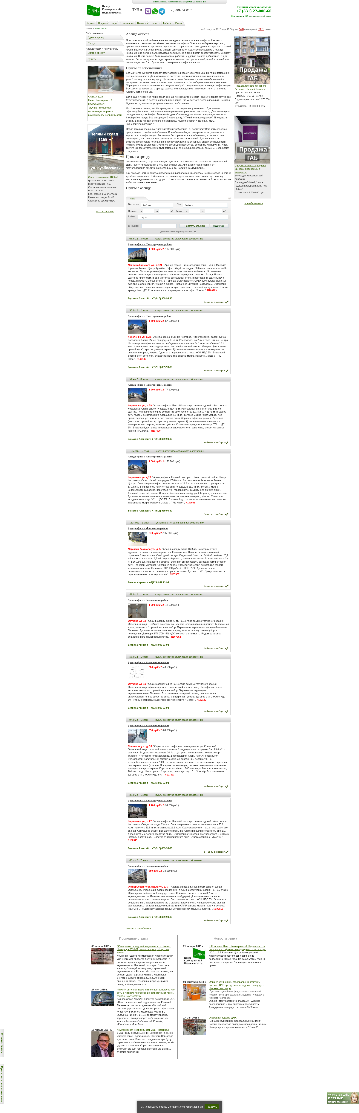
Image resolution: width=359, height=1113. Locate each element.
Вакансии (142, 23)
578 (241, 29)
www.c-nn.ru (239, 16)
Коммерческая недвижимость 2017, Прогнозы (143, 1029)
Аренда (91, 23)
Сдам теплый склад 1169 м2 (103, 177)
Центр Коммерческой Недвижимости (112, 9)
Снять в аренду (96, 52)
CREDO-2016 (95, 96)
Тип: (179, 204)
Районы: (132, 216)
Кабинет (167, 23)
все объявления (105, 211)
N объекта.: (133, 226)
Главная (89, 28)
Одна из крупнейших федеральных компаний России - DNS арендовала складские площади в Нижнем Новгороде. (236, 985)
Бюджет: (180, 211)
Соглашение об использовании (185, 1106)
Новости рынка (225, 938)
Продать (92, 43)
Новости (155, 23)
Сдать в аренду (96, 37)
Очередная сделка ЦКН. (223, 1017)
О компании (127, 23)
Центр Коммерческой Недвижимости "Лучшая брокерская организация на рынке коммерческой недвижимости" (105, 107)
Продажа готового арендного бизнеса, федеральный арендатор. (250, 169)
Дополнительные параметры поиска (176, 231)
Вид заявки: (133, 204)
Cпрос (114, 23)
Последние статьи (133, 938)
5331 (261, 29)
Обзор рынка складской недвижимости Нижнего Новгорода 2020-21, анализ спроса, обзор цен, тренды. (144, 949)
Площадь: (132, 211)
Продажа (103, 23)
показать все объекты (138, 928)
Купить (92, 59)
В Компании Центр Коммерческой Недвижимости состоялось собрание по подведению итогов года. (237, 948)
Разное (179, 23)
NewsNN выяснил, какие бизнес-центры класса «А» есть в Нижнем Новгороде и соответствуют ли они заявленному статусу (146, 992)
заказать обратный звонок (260, 16)
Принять (211, 1106)
